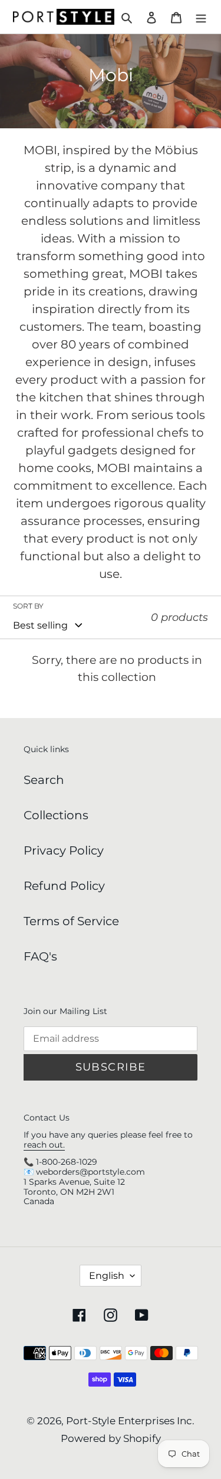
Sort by (28, 605)
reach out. (44, 1144)
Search (44, 780)
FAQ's (40, 956)
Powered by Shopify (111, 1438)
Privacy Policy (64, 850)
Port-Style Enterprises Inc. (130, 1421)
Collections (56, 815)
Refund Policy (64, 886)
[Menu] (201, 17)
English (106, 1275)
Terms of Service (71, 921)
